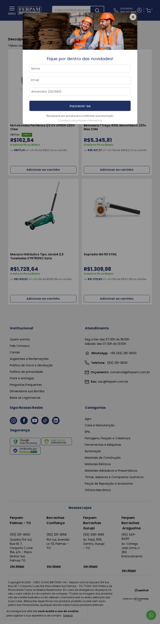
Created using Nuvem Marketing (80, 120)
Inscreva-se (80, 105)
